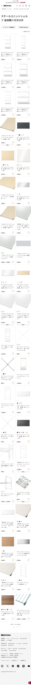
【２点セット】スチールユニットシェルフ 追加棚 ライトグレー (7, 256)
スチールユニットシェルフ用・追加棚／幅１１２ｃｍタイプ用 (23, 198)
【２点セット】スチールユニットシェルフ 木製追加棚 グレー (7, 196)
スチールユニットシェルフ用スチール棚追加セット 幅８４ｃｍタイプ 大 (7, 109)
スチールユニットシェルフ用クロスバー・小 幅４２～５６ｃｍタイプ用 (7, 377)
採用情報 (11, 653)
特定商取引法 (23, 660)
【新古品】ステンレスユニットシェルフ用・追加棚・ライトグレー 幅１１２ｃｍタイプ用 (7, 524)
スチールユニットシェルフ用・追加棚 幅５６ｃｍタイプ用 (7, 168)
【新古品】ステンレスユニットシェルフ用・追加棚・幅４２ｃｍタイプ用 (7, 584)
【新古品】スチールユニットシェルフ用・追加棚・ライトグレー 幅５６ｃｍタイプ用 (23, 226)
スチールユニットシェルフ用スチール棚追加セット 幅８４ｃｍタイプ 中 (7, 81)
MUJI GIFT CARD (22, 648)
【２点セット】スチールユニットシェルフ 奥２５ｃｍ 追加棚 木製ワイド (7, 225)
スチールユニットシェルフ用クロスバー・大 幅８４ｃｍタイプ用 (7, 436)
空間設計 (3, 640)
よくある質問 (9, 640)
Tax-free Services (12, 650)
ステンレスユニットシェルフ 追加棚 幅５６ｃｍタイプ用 (7, 613)
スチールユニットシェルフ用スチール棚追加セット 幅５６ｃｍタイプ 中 (7, 54)
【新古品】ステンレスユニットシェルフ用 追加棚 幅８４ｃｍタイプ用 (23, 525)
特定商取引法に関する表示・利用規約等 (9, 657)
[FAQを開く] (26, 5)
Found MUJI (24, 643)
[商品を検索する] (17, 5)
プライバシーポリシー (5, 660)
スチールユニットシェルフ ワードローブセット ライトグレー (23, 376)
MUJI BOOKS (4, 645)
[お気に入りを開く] (23, 5)
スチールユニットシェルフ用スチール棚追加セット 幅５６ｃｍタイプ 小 (23, 81)
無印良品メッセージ (19, 653)
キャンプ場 (18, 643)
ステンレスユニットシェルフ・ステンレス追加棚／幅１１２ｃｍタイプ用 (23, 553)
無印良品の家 (4, 643)
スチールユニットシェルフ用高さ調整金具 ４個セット (7, 465)
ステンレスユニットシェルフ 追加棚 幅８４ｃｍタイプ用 (23, 436)
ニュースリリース (4, 653)
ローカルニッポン (15, 638)
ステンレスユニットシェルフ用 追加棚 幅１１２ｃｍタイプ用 (23, 407)
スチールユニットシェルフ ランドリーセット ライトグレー (7, 405)
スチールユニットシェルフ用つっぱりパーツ (7, 494)
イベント (8, 638)
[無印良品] (6, 635)
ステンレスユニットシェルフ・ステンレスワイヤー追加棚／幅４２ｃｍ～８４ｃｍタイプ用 (23, 612)
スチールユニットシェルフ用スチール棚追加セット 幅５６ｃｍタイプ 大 (23, 54)
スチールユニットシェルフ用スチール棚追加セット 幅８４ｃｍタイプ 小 (23, 109)
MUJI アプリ (3, 648)
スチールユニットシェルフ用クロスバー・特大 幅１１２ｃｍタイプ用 (23, 348)
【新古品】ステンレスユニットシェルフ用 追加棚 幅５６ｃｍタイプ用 (7, 554)
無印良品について (4, 655)
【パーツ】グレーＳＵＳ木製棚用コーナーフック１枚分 (23, 494)
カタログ (9, 648)
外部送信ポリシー (15, 660)
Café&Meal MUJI (11, 643)
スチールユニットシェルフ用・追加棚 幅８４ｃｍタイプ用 (23, 138)
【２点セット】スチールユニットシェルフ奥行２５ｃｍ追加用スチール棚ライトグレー (7, 316)
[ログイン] (20, 5)
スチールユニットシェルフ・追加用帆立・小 (22, 583)
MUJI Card (15, 648)
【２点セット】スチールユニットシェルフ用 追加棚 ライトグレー (23, 255)
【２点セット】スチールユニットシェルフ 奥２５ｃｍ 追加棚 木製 (7, 137)
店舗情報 (3, 638)
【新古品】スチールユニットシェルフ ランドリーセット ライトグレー (23, 464)
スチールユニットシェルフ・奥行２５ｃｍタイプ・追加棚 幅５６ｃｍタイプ (7, 286)
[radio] (17, 135)
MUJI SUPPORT (23, 638)
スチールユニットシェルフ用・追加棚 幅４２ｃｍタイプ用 (23, 168)
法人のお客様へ (4, 650)
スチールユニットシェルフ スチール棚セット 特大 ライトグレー (7, 347)
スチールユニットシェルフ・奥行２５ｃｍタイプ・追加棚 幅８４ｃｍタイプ (23, 286)
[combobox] (6, 9)
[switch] (13, 59)
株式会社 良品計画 (14, 655)
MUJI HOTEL (10, 645)
